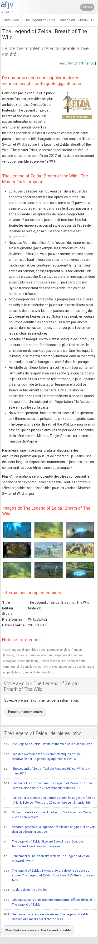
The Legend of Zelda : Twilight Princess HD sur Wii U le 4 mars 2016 (46, 771)
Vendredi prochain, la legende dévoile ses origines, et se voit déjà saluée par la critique (48, 829)
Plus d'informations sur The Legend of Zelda (38, 930)
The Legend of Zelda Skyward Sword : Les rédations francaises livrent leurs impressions (43, 844)
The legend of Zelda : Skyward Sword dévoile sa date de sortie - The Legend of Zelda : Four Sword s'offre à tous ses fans (48, 875)
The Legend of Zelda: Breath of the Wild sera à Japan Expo (47, 744)
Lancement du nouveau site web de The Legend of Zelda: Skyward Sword (46, 858)
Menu (87, 7)
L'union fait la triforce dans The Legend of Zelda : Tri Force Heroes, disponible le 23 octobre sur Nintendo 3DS (47, 785)
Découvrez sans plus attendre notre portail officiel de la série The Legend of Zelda (48, 902)
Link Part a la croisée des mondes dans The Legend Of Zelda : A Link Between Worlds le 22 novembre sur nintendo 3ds (48, 800)
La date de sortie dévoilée (24, 889)
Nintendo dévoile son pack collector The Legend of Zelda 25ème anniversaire (46, 815)
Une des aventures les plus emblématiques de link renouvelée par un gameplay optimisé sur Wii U (41, 756)
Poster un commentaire (25, 712)
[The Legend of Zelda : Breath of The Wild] (77, 107)
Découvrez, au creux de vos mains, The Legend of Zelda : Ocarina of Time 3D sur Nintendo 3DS (46, 916)
